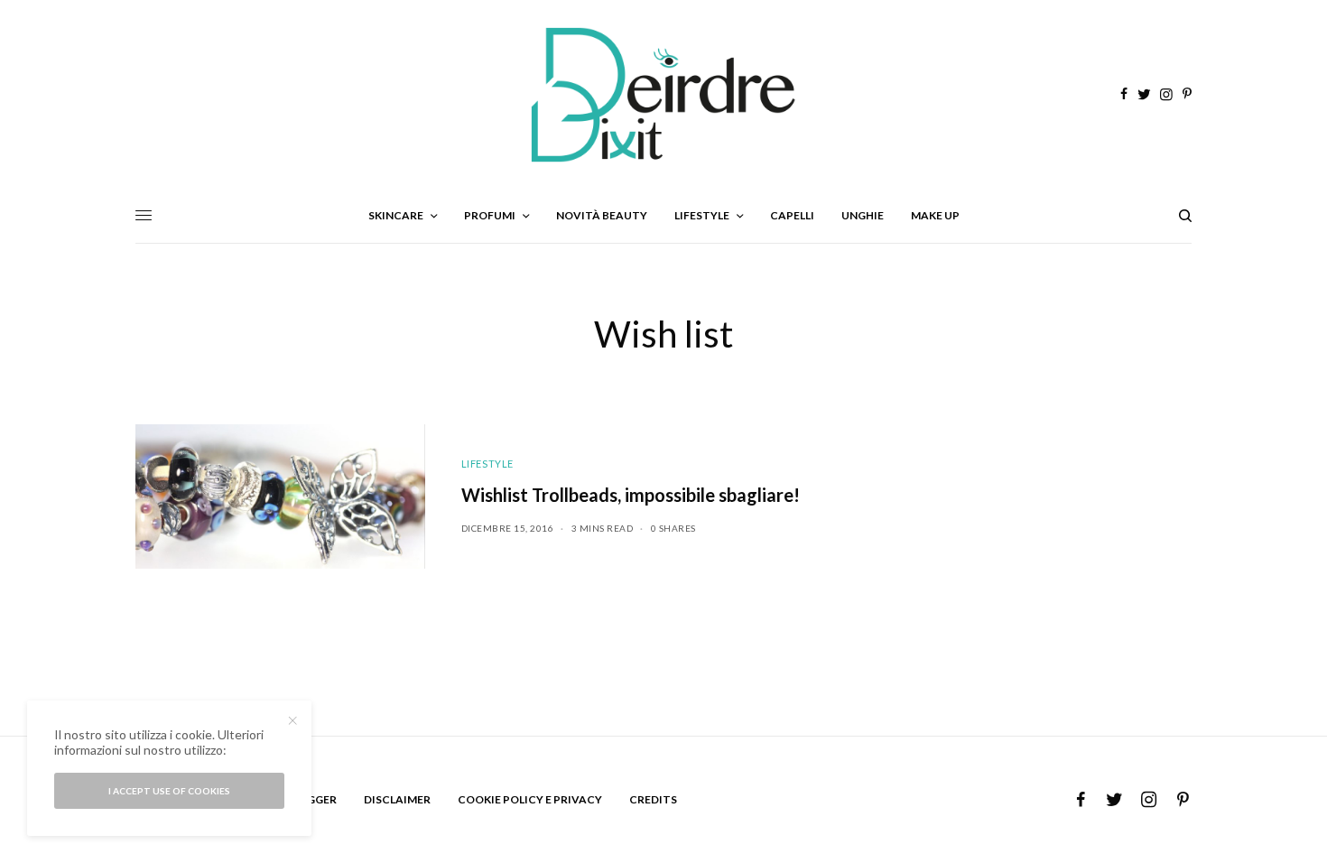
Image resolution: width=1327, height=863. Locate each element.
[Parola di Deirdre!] (663, 94)
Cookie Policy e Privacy (530, 799)
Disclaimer (397, 799)
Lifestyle (487, 463)
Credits (653, 799)
